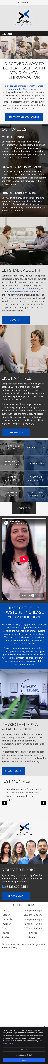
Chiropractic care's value (22, 291)
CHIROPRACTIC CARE (36, 447)
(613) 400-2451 (24, 2)
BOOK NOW (16, 896)
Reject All (24, 1049)
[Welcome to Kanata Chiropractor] (24, 26)
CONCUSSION (24, 508)
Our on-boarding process (28, 148)
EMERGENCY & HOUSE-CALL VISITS (12, 463)
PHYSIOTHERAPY (13, 770)
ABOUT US (15, 319)
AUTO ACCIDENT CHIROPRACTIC (12, 447)
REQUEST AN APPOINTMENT (25, 117)
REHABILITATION (36, 463)
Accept (24, 1060)
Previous (4, 803)
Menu (8, 34)
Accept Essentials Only (24, 1055)
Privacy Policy (8, 1043)
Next (43, 803)
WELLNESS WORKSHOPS (12, 494)
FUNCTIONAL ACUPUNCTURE (36, 478)
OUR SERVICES (16, 432)
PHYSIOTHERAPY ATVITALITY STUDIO (36, 494)
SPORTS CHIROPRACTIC (12, 478)
